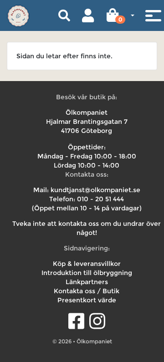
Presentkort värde (86, 300)
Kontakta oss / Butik (86, 291)
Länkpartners (87, 282)
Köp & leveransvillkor (87, 264)
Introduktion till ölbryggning (86, 273)
